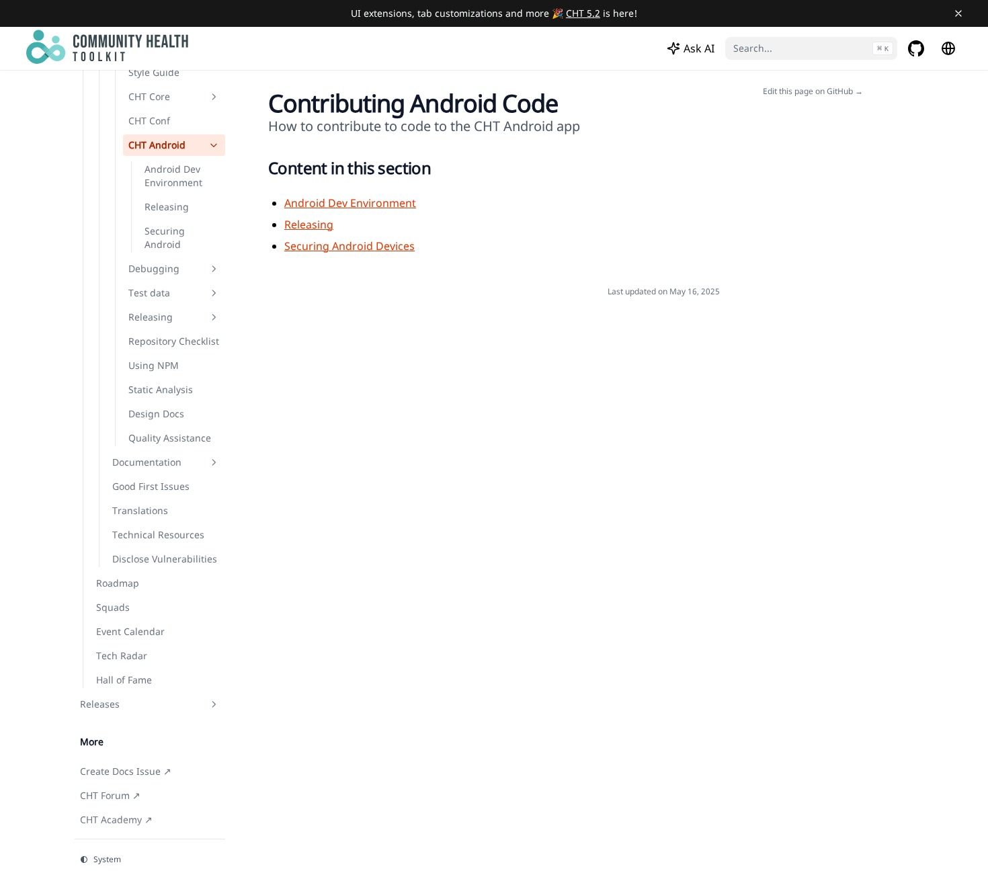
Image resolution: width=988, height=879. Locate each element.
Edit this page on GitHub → (813, 91)
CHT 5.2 (583, 13)
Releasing (308, 224)
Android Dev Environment (350, 203)
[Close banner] (958, 13)
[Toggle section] (214, 97)
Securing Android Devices (349, 246)
